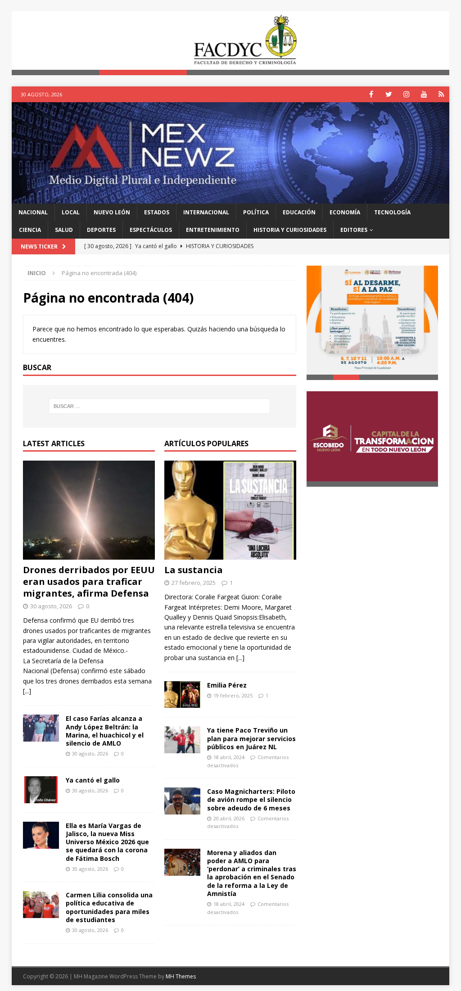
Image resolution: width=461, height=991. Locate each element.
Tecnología (392, 212)
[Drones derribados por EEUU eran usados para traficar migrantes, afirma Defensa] (89, 510)
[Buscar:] (159, 406)
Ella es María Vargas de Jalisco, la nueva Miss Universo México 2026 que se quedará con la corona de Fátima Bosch (107, 842)
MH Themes (181, 976)
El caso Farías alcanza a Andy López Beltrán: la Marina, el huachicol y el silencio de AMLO (105, 730)
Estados (156, 212)
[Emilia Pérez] (182, 694)
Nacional (33, 212)
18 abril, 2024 (228, 757)
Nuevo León (112, 212)
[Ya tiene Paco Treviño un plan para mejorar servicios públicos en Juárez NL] (182, 739)
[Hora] (441, 94)
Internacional (206, 212)
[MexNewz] (231, 198)
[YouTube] (424, 94)
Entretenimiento (213, 230)
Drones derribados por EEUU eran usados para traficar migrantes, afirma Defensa (89, 581)
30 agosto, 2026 (51, 606)
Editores (353, 230)
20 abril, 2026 (228, 818)
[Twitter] (389, 94)
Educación (299, 212)
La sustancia (193, 570)
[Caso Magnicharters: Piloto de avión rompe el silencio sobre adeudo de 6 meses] (182, 801)
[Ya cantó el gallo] (41, 789)
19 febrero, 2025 (233, 695)
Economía (345, 212)
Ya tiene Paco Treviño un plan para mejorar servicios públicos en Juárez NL (251, 738)
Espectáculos (151, 230)
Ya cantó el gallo (93, 780)
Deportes (101, 230)
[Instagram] (406, 94)
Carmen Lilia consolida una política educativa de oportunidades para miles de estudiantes (109, 907)
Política (256, 212)
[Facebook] (371, 94)
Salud (64, 230)
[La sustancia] (230, 510)
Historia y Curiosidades (289, 230)
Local (71, 212)
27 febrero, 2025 (194, 583)
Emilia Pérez (227, 685)
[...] (27, 691)
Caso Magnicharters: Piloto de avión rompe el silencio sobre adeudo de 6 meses (251, 799)
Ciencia (30, 230)
